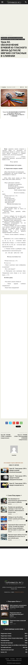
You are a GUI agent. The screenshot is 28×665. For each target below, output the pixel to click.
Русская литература (7, 642)
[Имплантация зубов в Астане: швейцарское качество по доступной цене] (4, 537)
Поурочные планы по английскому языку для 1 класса (17, 614)
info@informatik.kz (19, 592)
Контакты (12, 658)
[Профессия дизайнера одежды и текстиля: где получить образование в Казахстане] (4, 509)
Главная (7, 658)
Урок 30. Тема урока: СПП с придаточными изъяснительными (18, 470)
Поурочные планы (6, 633)
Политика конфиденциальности (14, 660)
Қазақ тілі (4, 652)
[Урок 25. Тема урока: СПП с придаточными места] (5, 485)
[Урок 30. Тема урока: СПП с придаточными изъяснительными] (5, 470)
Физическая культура (7, 649)
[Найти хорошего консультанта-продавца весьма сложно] (5, 607)
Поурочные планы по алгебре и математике (14, 645)
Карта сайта (19, 658)
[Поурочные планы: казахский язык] (5, 622)
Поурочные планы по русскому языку (15, 37)
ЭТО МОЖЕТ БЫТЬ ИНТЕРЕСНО (13, 463)
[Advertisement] (14, 19)
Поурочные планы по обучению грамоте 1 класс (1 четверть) (12, 39)
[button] (26, 2)
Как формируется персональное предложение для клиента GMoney (17, 500)
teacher (4, 87)
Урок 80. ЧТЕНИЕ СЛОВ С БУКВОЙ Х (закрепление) (6, 436)
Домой (2, 35)
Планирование (9, 35)
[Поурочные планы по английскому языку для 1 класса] (5, 614)
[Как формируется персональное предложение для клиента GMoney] (4, 501)
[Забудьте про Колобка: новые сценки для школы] (4, 519)
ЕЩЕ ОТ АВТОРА (14, 465)
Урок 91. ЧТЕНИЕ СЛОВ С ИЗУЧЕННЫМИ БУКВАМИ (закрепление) (20, 437)
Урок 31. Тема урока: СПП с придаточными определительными (18, 477)
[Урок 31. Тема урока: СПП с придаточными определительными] (5, 477)
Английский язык (6, 647)
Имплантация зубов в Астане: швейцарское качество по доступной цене (17, 536)
